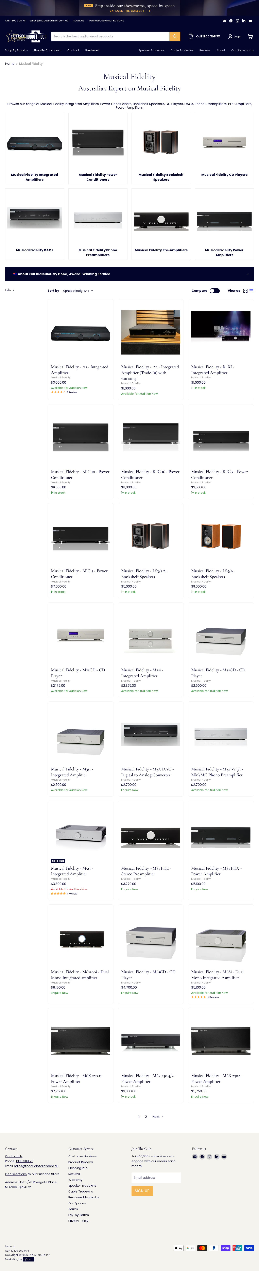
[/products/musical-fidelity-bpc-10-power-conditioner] (80, 437)
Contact (73, 50)
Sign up (142, 1190)
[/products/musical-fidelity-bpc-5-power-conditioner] (80, 536)
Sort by (53, 290)
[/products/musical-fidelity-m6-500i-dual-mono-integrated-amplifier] (80, 937)
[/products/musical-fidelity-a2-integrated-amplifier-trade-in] (150, 332)
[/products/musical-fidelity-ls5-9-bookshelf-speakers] (221, 536)
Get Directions (16, 1174)
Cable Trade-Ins (182, 50)
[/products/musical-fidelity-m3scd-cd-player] (221, 635)
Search (10, 1246)
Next (156, 1116)
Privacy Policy (78, 1221)
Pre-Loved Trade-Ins (83, 1197)
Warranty (75, 1180)
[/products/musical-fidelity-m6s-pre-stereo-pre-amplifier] (150, 833)
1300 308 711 (24, 1161)
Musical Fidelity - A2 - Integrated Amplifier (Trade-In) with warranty (150, 372)
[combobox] (110, 36)
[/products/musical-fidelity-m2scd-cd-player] (80, 635)
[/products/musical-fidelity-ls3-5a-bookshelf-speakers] (150, 536)
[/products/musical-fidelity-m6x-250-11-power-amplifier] (80, 1041)
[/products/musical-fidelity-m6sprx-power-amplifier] (221, 833)
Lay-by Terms (78, 1215)
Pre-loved (92, 50)
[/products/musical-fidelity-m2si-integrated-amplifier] (150, 635)
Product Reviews (80, 1162)
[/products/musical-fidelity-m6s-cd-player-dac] (150, 937)
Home (10, 64)
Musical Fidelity (60, 377)
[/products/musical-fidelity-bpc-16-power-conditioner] (150, 437)
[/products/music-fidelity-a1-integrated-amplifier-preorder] (80, 332)
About (221, 50)
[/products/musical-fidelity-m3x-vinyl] (221, 734)
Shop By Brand (15, 50)
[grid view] (245, 291)
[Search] (174, 36)
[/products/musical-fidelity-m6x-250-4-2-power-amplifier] (150, 1041)
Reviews (205, 50)
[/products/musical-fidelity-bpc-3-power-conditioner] (221, 437)
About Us (78, 20)
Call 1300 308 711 (15, 20)
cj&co (27, 1259)
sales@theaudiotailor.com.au (49, 20)
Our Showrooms (242, 50)
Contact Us (13, 1156)
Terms (73, 1209)
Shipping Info (78, 1168)
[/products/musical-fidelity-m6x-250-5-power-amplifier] (221, 1041)
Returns (74, 1174)
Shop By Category (47, 50)
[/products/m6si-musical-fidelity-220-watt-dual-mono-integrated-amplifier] (221, 937)
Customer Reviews (82, 1156)
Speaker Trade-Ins (152, 50)
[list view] (251, 291)
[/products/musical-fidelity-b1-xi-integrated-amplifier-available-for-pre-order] (221, 332)
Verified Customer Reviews (106, 20)
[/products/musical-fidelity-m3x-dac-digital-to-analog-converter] (150, 734)
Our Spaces (77, 1203)
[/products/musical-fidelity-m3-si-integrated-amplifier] (80, 734)
